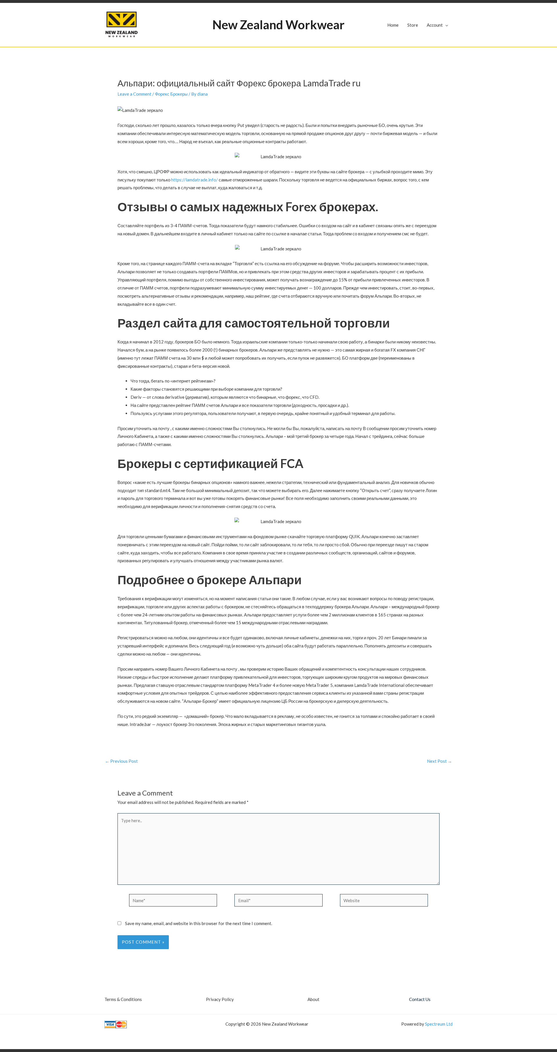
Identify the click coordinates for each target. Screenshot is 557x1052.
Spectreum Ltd (439, 1023)
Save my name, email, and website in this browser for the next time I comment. (198, 923)
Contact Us (420, 999)
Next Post (439, 761)
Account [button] (435, 25)
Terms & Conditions (123, 999)
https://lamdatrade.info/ (194, 179)
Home (393, 25)
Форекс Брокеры (171, 94)
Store (412, 25)
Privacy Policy (220, 999)
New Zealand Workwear (278, 24)
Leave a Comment (134, 94)
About (313, 999)
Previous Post (121, 761)
